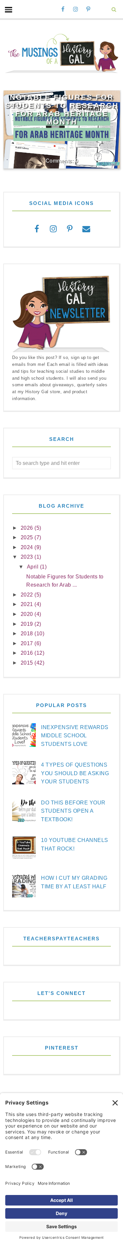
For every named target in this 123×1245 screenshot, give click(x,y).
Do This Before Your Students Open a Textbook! (73, 811)
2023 (28, 557)
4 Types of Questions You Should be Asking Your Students (75, 773)
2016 (28, 653)
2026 (28, 528)
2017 (28, 643)
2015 (28, 663)
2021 (28, 604)
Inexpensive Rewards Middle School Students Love (75, 735)
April (33, 567)
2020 (28, 614)
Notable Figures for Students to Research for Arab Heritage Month (62, 109)
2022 (28, 594)
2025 (28, 537)
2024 (28, 547)
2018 (28, 633)
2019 (28, 624)
